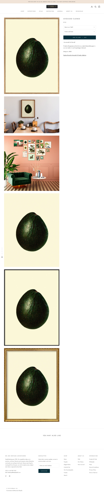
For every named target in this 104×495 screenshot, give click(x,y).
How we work (81, 464)
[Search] (95, 6)
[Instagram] (9, 476)
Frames (65, 472)
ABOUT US (69, 11)
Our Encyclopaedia (68, 470)
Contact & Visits (93, 459)
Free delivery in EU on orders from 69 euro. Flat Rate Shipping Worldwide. (52, 1)
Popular (66, 462)
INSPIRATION (50, 11)
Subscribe (44, 471)
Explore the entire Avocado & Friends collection (74, 55)
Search (65, 475)
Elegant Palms (67, 464)
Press (90, 464)
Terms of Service (93, 472)
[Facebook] (5, 476)
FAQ (79, 459)
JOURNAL (60, 11)
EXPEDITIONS (32, 11)
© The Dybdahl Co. (12, 488)
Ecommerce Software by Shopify (14, 490)
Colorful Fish (67, 467)
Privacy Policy (92, 470)
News (65, 459)
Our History (80, 462)
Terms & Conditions (94, 467)
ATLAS (41, 11)
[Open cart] (99, 7)
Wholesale (91, 462)
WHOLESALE (79, 11)
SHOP (22, 11)
